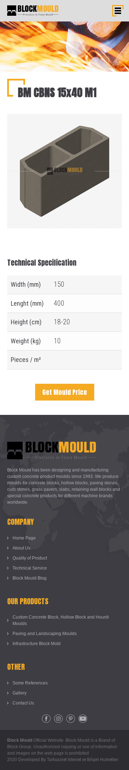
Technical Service (30, 568)
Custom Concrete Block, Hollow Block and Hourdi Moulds (61, 620)
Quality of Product (30, 558)
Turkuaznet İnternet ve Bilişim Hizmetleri (82, 759)
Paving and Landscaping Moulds (45, 633)
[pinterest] (70, 719)
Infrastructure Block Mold (37, 643)
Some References (30, 683)
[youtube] (82, 719)
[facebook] (46, 719)
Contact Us (23, 703)
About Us (21, 548)
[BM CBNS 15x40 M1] (64, 119)
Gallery (20, 693)
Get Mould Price (64, 392)
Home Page (24, 538)
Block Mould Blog (30, 578)
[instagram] (58, 719)
